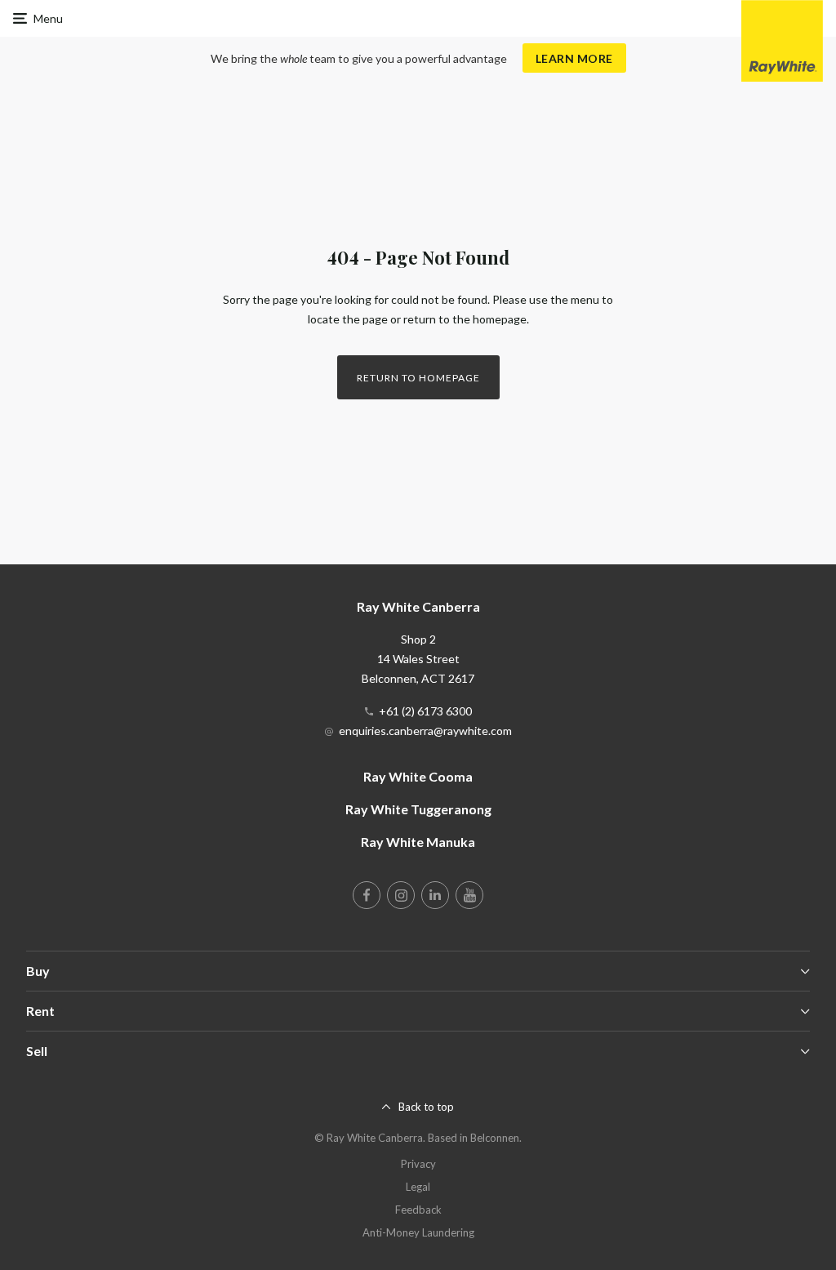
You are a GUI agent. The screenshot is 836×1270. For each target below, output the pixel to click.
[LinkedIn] (435, 895)
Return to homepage (418, 378)
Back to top (426, 1106)
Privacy (418, 1163)
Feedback (418, 1209)
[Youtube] (469, 895)
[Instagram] (401, 895)
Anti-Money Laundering (418, 1232)
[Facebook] (366, 895)
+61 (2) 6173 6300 (425, 711)
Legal (418, 1186)
